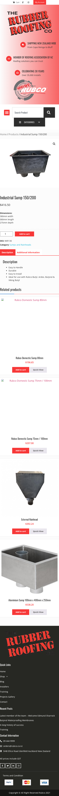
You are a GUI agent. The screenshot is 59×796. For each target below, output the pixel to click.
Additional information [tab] (28, 252)
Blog (2, 681)
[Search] (49, 112)
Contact (3, 701)
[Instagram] (18, 765)
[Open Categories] (39, 122)
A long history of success (12, 725)
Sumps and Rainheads (20, 244)
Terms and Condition (13, 775)
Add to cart (24, 234)
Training (4, 691)
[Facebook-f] (2, 765)
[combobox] (27, 112)
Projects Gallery (7, 696)
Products (13, 134)
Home (3, 134)
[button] (7, 112)
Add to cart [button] (21, 369)
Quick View (38, 369)
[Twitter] (7, 765)
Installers (4, 686)
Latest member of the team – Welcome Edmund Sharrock (27, 715)
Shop (2, 676)
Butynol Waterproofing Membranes (17, 720)
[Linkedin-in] (13, 765)
